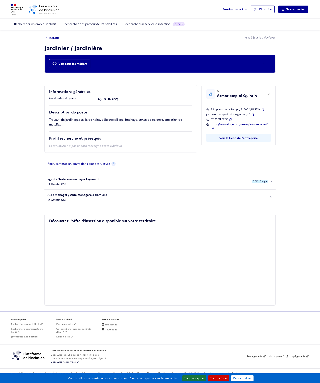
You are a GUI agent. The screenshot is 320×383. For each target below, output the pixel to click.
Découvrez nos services (63, 362)
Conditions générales (169, 373)
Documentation (64, 324)
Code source (62, 373)
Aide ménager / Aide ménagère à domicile (77, 195)
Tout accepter (194, 378)
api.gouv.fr (298, 356)
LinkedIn (109, 324)
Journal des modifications (24, 336)
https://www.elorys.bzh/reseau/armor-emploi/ (239, 124)
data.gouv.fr (277, 356)
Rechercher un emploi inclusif (35, 24)
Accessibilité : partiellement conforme (31, 373)
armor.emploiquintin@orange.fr (231, 114)
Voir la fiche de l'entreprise (238, 138)
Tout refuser (218, 378)
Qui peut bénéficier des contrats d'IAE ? (73, 330)
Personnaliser (242, 378)
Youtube (109, 329)
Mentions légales (145, 373)
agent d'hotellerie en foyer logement (73, 179)
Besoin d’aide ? (232, 9)
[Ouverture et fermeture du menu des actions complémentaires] (265, 63)
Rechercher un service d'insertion (153, 24)
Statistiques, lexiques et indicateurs (222, 373)
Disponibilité (63, 336)
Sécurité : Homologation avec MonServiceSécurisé (103, 373)
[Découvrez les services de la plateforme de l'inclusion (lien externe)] (28, 355)
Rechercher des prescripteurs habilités (90, 24)
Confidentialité (192, 373)
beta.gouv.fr (254, 356)
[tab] (81, 164)
